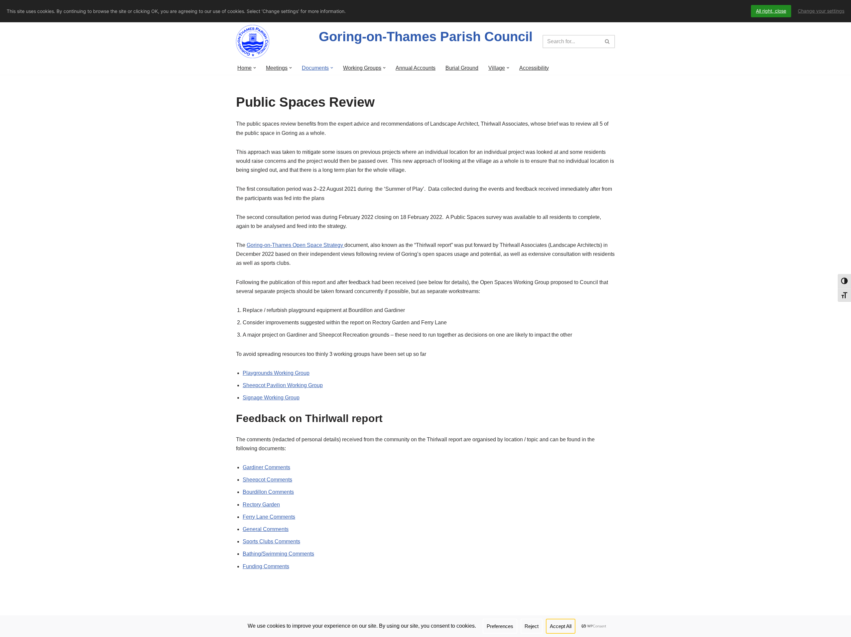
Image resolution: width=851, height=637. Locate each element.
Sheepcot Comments (267, 479)
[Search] (607, 41)
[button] (254, 67)
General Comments (266, 529)
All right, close (771, 11)
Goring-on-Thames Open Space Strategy (295, 245)
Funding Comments (266, 566)
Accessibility (534, 68)
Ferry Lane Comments (269, 517)
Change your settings (821, 11)
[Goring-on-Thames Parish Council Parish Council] (254, 41)
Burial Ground (461, 68)
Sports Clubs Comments (271, 541)
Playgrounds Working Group (276, 373)
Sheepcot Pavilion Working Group (283, 385)
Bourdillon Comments (268, 492)
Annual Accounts (415, 68)
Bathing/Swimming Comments (278, 554)
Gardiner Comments (266, 467)
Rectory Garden (261, 504)
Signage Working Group (271, 397)
